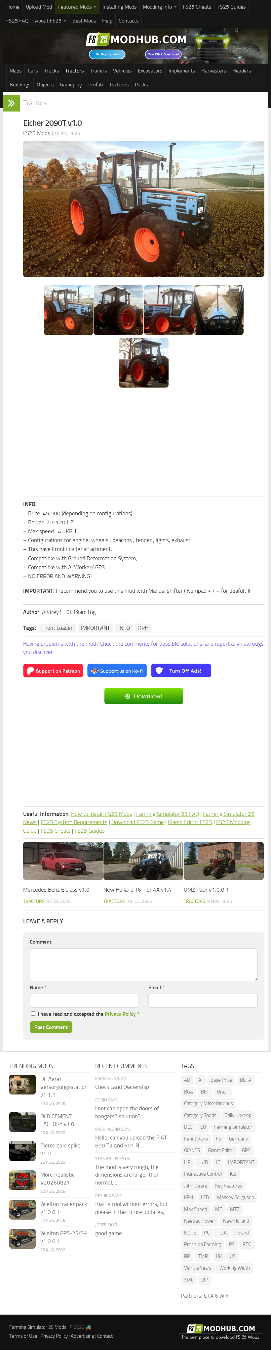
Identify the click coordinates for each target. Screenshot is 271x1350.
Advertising (82, 1336)
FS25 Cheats (197, 7)
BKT (205, 1092)
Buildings (20, 84)
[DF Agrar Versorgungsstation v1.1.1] (22, 1084)
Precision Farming (202, 1244)
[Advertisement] (143, 442)
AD (187, 1080)
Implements (182, 71)
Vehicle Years (198, 1268)
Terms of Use (23, 1336)
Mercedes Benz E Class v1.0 (56, 889)
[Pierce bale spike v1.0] (22, 1151)
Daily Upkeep (238, 1115)
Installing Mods (119, 7)
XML (188, 1280)
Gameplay (71, 84)
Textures (119, 84)
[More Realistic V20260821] (22, 1180)
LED (205, 1197)
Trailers (98, 71)
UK (219, 1256)
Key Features (228, 1186)
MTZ (235, 1209)
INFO (124, 628)
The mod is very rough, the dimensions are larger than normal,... (127, 1175)
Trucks (51, 71)
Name (38, 987)
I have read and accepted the (88, 1014)
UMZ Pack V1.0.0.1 (206, 889)
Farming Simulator (233, 1127)
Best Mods (84, 21)
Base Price (221, 1080)
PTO (247, 1244)
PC (207, 1233)
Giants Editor (221, 1150)
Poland (242, 1233)
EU (203, 1127)
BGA (188, 1092)
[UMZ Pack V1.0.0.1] (224, 861)
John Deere (195, 1186)
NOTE (190, 1233)
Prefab (95, 84)
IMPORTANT (95, 628)
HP (187, 1162)
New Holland (236, 1221)
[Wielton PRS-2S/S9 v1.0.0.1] (22, 1239)
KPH (143, 628)
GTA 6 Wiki (217, 1295)
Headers (241, 71)
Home (12, 7)
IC (218, 1162)
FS (218, 1139)
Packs (141, 84)
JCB (233, 1174)
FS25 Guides (231, 7)
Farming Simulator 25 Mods (37, 1327)
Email (156, 987)
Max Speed (195, 1209)
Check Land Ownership (122, 1087)
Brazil (222, 1092)
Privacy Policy (120, 1014)
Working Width (234, 1268)
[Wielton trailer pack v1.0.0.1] (22, 1210)
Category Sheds (200, 1115)
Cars (33, 71)
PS (232, 1244)
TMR (203, 1256)
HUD (203, 1162)
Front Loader (57, 628)
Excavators (150, 71)
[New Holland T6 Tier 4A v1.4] (143, 861)
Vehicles (122, 71)
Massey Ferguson (235, 1197)
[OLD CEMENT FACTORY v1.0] (22, 1122)
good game (108, 1233)
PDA (222, 1233)
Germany (238, 1139)
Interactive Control (203, 1174)
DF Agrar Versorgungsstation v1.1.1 (64, 1087)
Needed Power (199, 1221)
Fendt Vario (196, 1139)
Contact (105, 1336)
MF (218, 1209)
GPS (246, 1150)
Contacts (128, 21)
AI (200, 1080)
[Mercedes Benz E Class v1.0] (63, 861)
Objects (45, 84)
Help (107, 21)
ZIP (204, 1280)
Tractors (74, 71)
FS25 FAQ (17, 21)
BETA (245, 1080)
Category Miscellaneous (208, 1103)
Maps (15, 71)
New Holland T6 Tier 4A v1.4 (137, 889)
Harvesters (213, 71)
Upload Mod (39, 7)
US (233, 1256)
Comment (41, 942)
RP (187, 1256)
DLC (188, 1127)
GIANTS (192, 1150)
